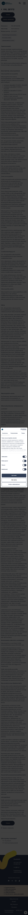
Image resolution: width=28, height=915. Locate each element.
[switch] (24, 461)
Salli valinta (14, 479)
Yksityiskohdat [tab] (14, 433)
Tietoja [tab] (23, 433)
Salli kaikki (14, 475)
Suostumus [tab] (5, 433)
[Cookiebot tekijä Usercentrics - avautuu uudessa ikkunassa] (20, 429)
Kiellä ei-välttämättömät (14, 484)
